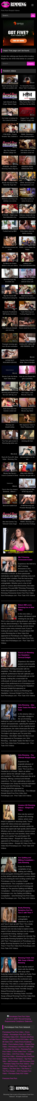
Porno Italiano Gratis (16, 1044)
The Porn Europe (8, 1071)
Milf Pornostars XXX (27, 1061)
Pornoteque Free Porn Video (12, 1032)
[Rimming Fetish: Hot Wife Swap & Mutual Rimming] (8, 972)
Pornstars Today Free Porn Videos (16, 1064)
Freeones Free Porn (9, 1078)
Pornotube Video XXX (10, 1037)
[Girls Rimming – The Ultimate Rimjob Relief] (8, 769)
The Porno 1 (25, 1068)
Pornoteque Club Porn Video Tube (21, 1047)
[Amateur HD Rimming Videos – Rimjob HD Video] (8, 819)
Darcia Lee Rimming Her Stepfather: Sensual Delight (26, 655)
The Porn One (14, 1068)
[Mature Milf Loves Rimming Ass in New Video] (8, 619)
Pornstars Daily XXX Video (18, 1073)
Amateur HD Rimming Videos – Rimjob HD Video (26, 807)
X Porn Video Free (19, 1051)
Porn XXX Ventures (16, 1059)
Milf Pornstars (13, 1061)
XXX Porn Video (18, 1054)
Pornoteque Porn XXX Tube (20, 1034)
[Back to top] (30, 1095)
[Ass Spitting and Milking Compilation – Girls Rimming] (8, 872)
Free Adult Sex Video (11, 1049)
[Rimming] (15, 5)
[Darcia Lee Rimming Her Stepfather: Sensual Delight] (8, 666)
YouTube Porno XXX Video (18, 1039)
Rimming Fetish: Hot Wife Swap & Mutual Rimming (26, 960)
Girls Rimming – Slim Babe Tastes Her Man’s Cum (27, 707)
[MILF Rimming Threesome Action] (8, 571)
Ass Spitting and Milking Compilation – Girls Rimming (26, 860)
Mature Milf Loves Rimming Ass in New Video (26, 607)
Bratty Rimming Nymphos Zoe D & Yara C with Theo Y (25, 910)
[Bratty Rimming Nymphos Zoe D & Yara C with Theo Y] (8, 922)
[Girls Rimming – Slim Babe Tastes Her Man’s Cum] (8, 719)
